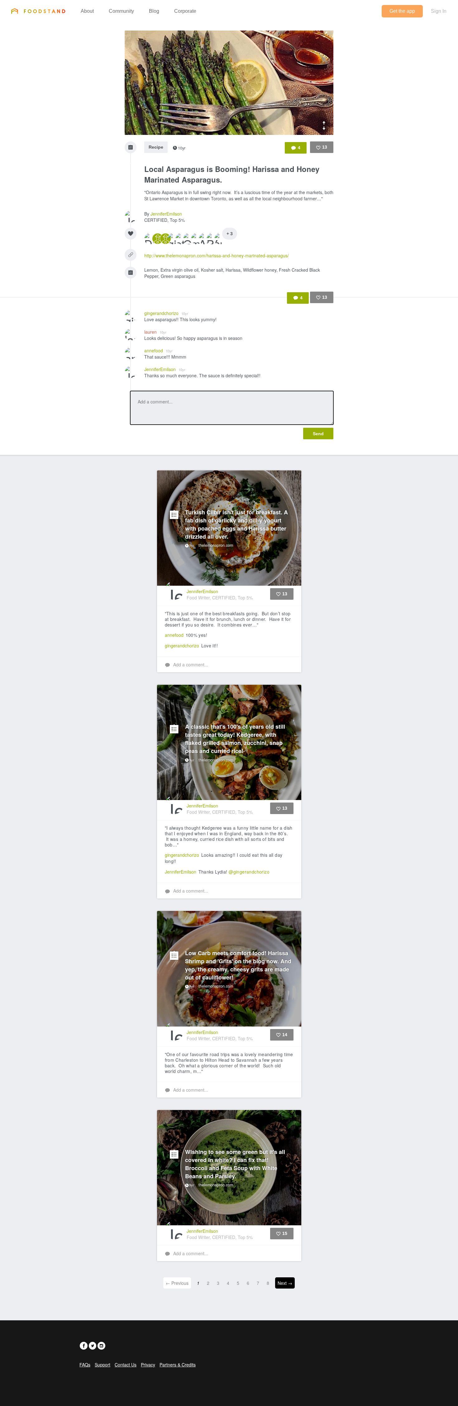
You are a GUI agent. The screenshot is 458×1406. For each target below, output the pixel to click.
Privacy (148, 1364)
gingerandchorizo (166, 313)
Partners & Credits (178, 1364)
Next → (285, 1283)
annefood (158, 350)
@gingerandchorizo (249, 872)
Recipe (156, 147)
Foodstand (38, 10)
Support (102, 1364)
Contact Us (125, 1364)
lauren (155, 332)
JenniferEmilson (166, 214)
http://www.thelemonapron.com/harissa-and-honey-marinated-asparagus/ (216, 255)
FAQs (84, 1364)
